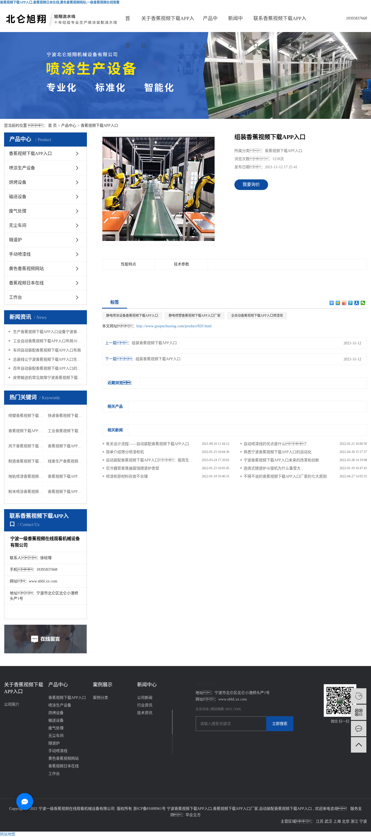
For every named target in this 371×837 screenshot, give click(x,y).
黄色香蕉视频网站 (26, 268)
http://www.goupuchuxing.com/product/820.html (174, 326)
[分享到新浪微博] (344, 303)
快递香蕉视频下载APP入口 (65, 416)
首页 (127, 24)
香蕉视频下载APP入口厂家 (235, 809)
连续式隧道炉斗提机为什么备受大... (274, 468)
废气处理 (17, 211)
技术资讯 (144, 713)
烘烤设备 (17, 182)
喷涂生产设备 (22, 168)
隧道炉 (15, 239)
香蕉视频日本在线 (26, 283)
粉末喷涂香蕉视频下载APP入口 (26, 492)
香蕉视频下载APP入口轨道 (65, 476)
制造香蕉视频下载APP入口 (26, 461)
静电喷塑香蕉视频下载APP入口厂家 (195, 316)
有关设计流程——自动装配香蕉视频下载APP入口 (147, 444)
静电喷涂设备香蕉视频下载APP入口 (132, 316)
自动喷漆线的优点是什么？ (276, 444)
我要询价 (251, 184)
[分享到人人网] (356, 303)
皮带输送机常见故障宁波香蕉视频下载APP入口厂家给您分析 (47, 378)
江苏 (320, 821)
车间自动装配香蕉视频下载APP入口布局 (46, 350)
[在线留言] (358, 728)
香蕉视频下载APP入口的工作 (65, 446)
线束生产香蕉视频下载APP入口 (65, 461)
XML (237, 709)
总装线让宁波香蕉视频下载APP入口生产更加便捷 (47, 359)
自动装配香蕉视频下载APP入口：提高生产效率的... (156, 460)
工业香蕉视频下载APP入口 (65, 431)
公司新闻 (144, 698)
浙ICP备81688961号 (149, 809)
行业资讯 (144, 705)
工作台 (15, 297)
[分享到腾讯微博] (350, 303)
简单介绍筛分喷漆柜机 (125, 452)
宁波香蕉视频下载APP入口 (189, 809)
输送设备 (17, 196)
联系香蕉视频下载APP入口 (279, 24)
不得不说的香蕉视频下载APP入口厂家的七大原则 (285, 476)
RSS (229, 709)
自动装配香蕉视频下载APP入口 (285, 809)
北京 (346, 821)
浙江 (355, 821)
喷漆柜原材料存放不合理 (127, 476)
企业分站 (202, 709)
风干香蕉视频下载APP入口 (26, 446)
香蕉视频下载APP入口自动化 (65, 492)
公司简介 (11, 704)
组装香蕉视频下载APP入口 (154, 343)
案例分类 (100, 698)
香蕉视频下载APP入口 (99, 125)
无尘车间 (17, 225)
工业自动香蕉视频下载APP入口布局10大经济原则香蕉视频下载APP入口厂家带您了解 (47, 341)
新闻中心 (235, 24)
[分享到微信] (363, 303)
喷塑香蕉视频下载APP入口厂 (26, 416)
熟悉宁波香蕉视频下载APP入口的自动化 (278, 452)
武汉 (329, 821)
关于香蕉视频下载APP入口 (167, 24)
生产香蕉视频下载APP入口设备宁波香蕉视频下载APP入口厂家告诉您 (47, 332)
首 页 (52, 125)
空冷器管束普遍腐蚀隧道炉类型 (132, 468)
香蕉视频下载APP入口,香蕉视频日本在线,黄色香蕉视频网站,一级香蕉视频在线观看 (60, 2)
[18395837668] (358, 696)
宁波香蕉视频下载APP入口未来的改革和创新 (281, 460)
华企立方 (193, 815)
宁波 (363, 821)
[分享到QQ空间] (338, 303)
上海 (337, 821)
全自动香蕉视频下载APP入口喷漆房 (257, 316)
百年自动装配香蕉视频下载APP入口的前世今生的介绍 (47, 368)
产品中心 (210, 24)
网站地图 (218, 709)
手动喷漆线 (20, 254)
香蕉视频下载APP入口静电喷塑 (26, 431)
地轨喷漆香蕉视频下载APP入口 (26, 476)
